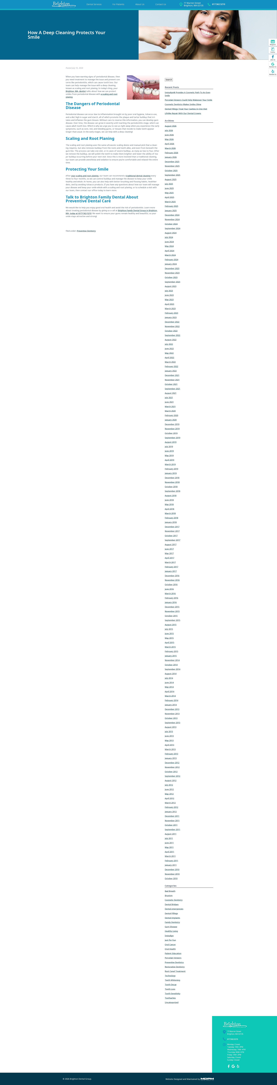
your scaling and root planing (84, 175)
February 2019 (171, 469)
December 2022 (172, 322)
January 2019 (171, 473)
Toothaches (170, 998)
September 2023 (172, 281)
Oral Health (170, 949)
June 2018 (169, 500)
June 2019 (169, 451)
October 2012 (171, 771)
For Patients (118, 4)
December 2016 (172, 575)
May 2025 (169, 192)
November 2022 (172, 326)
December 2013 (172, 709)
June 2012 (169, 789)
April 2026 (169, 143)
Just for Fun (170, 940)
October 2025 (171, 170)
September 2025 (172, 175)
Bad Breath (170, 891)
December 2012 (172, 762)
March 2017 (170, 562)
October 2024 (171, 224)
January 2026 (171, 157)
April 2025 (169, 197)
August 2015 (170, 624)
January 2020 (171, 420)
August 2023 (170, 286)
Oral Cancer (170, 944)
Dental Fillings (171, 913)
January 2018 (171, 522)
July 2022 (169, 344)
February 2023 (171, 313)
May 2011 (169, 847)
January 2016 (171, 602)
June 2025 (169, 188)
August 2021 (170, 393)
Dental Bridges (172, 904)
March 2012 (170, 802)
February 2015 (171, 651)
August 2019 (170, 442)
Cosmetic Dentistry (174, 900)
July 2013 (169, 731)
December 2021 (172, 375)
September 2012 (172, 776)
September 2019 (172, 437)
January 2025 (171, 210)
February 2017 (171, 566)
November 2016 (172, 580)
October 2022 (171, 330)
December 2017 (172, 526)
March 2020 (170, 411)
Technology (170, 975)
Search (169, 79)
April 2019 (169, 460)
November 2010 (172, 874)
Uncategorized (171, 1002)
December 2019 (172, 424)
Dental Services (94, 4)
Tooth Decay (170, 984)
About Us (139, 4)
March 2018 (170, 513)
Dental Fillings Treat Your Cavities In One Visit (186, 108)
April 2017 (169, 558)
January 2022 (171, 371)
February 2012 (171, 807)
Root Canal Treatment (175, 971)
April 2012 (169, 798)
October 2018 (171, 486)
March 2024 (170, 255)
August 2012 (170, 780)
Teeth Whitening (172, 980)
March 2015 (170, 647)
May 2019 (169, 455)
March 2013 (170, 749)
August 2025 (170, 179)
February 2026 (171, 152)
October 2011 (171, 825)
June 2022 (169, 348)
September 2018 (172, 491)
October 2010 (171, 878)
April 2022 (169, 357)
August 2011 (170, 834)
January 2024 (171, 264)
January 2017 (171, 571)
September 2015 (172, 620)
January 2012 (171, 811)
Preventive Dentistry (86, 231)
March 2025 (170, 201)
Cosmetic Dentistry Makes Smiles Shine (183, 104)
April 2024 (169, 250)
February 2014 (171, 700)
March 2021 (170, 406)
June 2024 (169, 241)
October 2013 (171, 718)
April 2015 (169, 642)
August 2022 (170, 339)
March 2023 (170, 308)
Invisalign (169, 935)
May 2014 (169, 687)
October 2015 (171, 615)
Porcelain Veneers (173, 958)
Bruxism (168, 895)
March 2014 (170, 695)
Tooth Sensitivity (172, 993)
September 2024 (172, 228)
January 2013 (171, 758)
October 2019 (171, 433)
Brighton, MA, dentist (76, 91)
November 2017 (172, 531)
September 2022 (172, 335)
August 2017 (170, 544)
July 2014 (169, 678)
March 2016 (170, 593)
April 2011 (169, 851)
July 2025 (169, 184)
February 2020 (171, 415)
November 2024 (172, 219)
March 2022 (170, 362)
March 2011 (170, 856)
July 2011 (169, 838)
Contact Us (160, 4)
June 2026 (169, 135)
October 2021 (171, 384)
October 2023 (171, 277)
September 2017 (172, 540)
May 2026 (169, 139)
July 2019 (169, 446)
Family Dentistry (172, 922)
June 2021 (169, 402)
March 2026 (170, 148)
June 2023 (169, 295)
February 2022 (171, 366)
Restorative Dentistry (175, 966)
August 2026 (170, 126)
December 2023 (172, 268)
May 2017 (169, 553)
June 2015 (169, 633)
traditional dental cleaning (138, 175)
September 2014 (172, 669)
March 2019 (170, 464)
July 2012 (169, 785)
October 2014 (171, 664)
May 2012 (169, 793)
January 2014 (171, 704)
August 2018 (170, 495)
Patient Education (173, 953)
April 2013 (169, 744)
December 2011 (172, 816)
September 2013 (172, 722)
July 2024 (169, 237)
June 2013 (169, 736)
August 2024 (170, 233)
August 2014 (170, 673)
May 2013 (169, 740)
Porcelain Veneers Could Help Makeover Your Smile (188, 100)
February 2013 (171, 753)
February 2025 (171, 206)
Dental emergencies (174, 909)
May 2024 (169, 246)
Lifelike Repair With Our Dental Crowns (183, 113)
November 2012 (172, 767)
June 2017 (169, 549)
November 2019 (172, 428)
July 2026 (169, 130)
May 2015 (169, 638)
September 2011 (172, 829)
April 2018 (169, 509)
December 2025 (172, 161)
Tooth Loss (170, 989)
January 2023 (171, 317)
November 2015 (172, 611)
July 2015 (169, 629)
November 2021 (172, 379)
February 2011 (171, 860)
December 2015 (172, 606)
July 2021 (169, 397)
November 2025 (172, 166)
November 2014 (172, 660)
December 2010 (172, 869)
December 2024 (172, 215)
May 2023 (169, 299)
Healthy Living (171, 931)
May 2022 (169, 353)
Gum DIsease (171, 926)
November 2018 (172, 482)
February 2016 (171, 598)
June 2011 (169, 842)
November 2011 (172, 820)
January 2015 (171, 655)
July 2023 (169, 290)
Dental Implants (172, 917)
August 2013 (170, 727)
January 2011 (171, 865)
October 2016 (171, 584)
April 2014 (169, 691)
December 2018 (172, 477)
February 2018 (171, 517)
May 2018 (169, 504)
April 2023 (169, 304)
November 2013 (172, 713)
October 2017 (171, 535)
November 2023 (172, 273)
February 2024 (171, 259)
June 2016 (169, 589)
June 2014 (169, 682)
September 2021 (172, 388)
